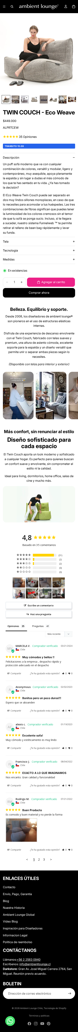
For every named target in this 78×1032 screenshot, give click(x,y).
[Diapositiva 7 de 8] (63, 99)
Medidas (9, 259)
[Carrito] (74, 7)
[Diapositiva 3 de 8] (25, 99)
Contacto (9, 887)
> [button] (51, 859)
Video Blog (10, 921)
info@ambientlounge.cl (35, 964)
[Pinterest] (48, 1023)
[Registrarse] (69, 993)
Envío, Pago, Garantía (17, 894)
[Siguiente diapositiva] (71, 396)
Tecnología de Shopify (55, 1008)
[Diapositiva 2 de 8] (15, 99)
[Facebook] (29, 1023)
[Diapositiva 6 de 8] (53, 99)
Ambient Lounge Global (19, 914)
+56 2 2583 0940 (28, 959)
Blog (6, 901)
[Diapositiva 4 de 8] (34, 99)
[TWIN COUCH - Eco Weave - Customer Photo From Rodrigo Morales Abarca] (19, 583)
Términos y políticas (39, 1015)
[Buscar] (12, 7)
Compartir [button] (15, 673)
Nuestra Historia (14, 908)
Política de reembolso (17, 942)
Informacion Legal (15, 935)
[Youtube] (42, 1023)
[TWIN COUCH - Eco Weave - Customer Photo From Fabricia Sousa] (58, 593)
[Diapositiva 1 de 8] (6, 99)
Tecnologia (10, 250)
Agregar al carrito (53, 282)
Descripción (11, 157)
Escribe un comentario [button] (41, 605)
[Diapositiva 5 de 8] (44, 99)
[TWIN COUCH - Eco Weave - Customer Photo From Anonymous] (32, 583)
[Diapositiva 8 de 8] (72, 99)
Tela (6, 241)
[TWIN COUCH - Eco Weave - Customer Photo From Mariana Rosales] (45, 593)
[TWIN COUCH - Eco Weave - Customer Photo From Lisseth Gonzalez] (45, 583)
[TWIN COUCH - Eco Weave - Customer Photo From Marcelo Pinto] (32, 593)
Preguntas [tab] (38, 626)
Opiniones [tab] (13, 626)
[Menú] (4, 6)
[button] (64, 673)
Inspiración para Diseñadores (22, 928)
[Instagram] (36, 1023)
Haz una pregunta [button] (40, 614)
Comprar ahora (39, 292)
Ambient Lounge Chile (31, 1008)
